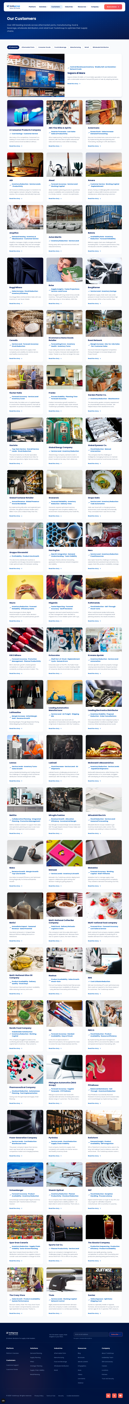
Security (61, 1396)
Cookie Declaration (73, 1396)
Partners (104, 1374)
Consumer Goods (44, 47)
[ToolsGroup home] (13, 7)
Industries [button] (69, 7)
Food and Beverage (60, 1362)
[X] (114, 1395)
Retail (87, 47)
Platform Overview (12, 1353)
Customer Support (12, 1365)
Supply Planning (35, 1357)
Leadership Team (107, 1357)
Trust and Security (108, 1379)
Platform (32, 7)
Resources (82, 7)
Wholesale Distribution (101, 47)
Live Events (81, 1379)
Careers (104, 1366)
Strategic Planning (36, 1366)
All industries (13, 47)
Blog (79, 1353)
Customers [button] (55, 7)
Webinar (80, 1383)
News (79, 1370)
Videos (80, 1374)
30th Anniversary (107, 1362)
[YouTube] (120, 1395)
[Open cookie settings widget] (3, 1401)
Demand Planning (36, 1353)
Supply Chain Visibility (37, 1370)
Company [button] (94, 7)
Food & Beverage (60, 47)
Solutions (42, 7)
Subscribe (114, 1334)
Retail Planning (35, 1374)
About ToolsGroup (108, 1353)
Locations (105, 1370)
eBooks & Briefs (83, 1362)
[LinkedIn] (108, 1395)
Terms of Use (50, 1396)
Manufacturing (75, 47)
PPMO (32, 1362)
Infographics (82, 1366)
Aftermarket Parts (28, 47)
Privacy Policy (39, 1396)
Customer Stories (12, 1369)
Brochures (81, 1357)
